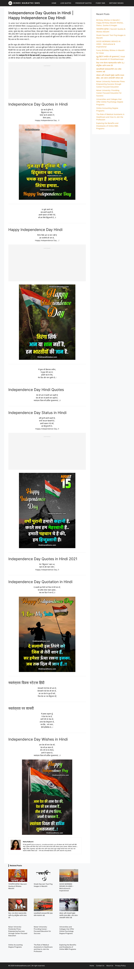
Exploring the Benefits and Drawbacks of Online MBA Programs (107, 126)
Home (92, 966)
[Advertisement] (47, 81)
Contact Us (100, 966)
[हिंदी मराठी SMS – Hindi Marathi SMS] (24, 3)
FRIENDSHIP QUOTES (83, 3)
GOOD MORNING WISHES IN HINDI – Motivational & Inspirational (108, 44)
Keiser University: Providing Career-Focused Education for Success (109, 93)
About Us (109, 966)
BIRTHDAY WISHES (116, 3)
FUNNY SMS (100, 3)
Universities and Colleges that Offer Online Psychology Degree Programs (109, 102)
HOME (54, 3)
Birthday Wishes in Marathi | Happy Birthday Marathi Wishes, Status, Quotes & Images (109, 22)
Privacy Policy (120, 966)
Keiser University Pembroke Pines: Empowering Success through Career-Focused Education (110, 84)
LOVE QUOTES (65, 3)
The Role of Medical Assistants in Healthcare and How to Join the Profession (110, 117)
